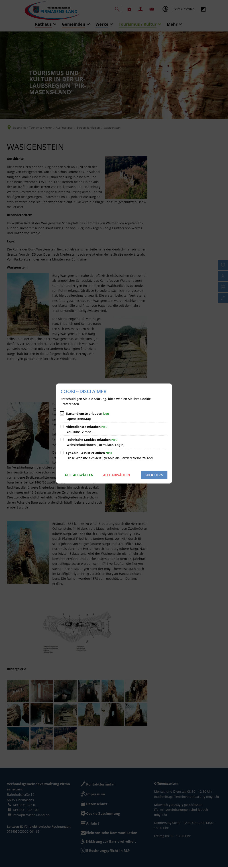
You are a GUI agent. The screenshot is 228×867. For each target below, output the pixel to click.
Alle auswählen (79, 475)
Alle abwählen (116, 475)
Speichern (154, 475)
